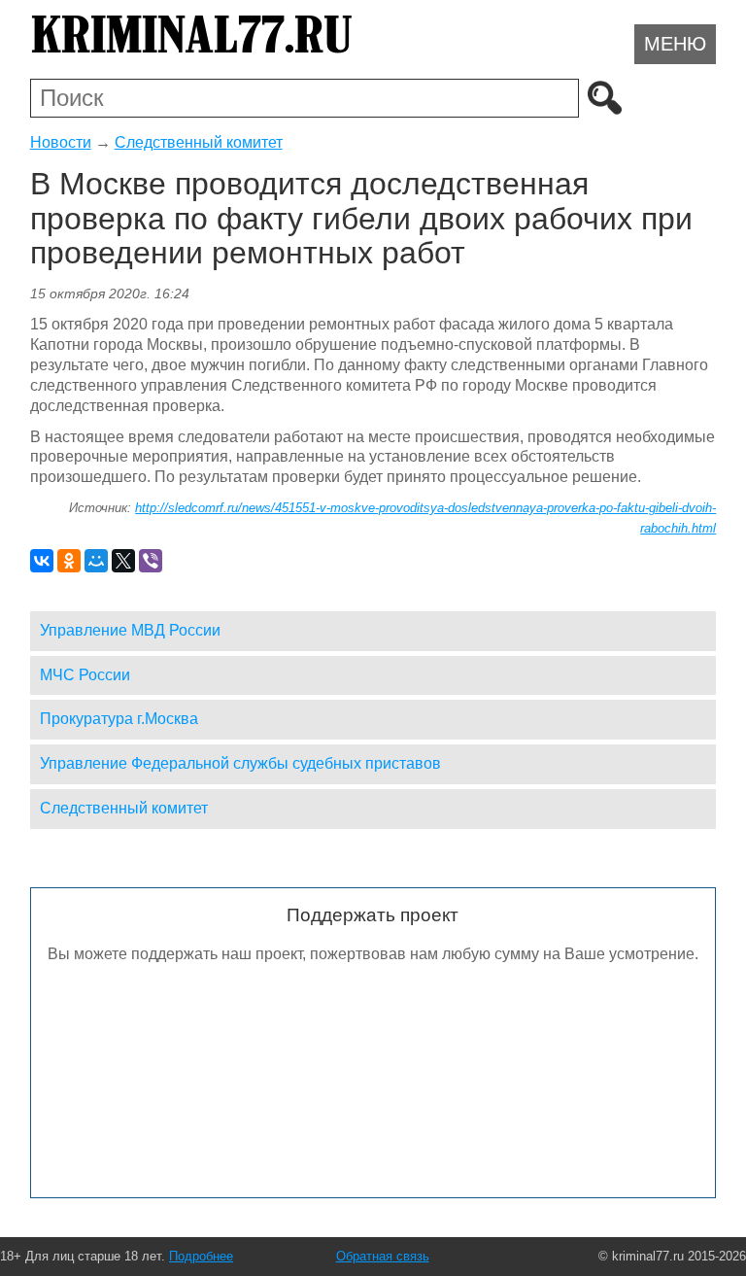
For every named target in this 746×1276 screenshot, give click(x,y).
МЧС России (85, 675)
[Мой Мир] (96, 560)
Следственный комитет (199, 142)
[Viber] (150, 560)
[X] (123, 560)
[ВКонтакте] (41, 560)
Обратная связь (382, 1256)
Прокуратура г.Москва (119, 718)
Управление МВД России (130, 630)
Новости (60, 142)
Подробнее (201, 1256)
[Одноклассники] (69, 560)
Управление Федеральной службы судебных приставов (240, 763)
